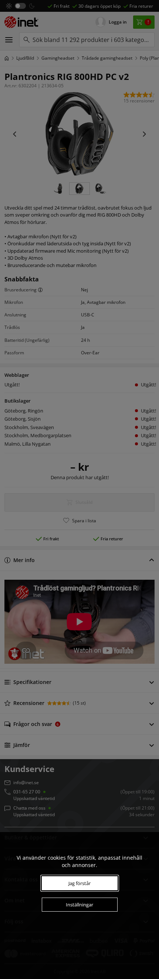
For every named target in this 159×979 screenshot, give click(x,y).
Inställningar (79, 904)
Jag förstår (79, 883)
